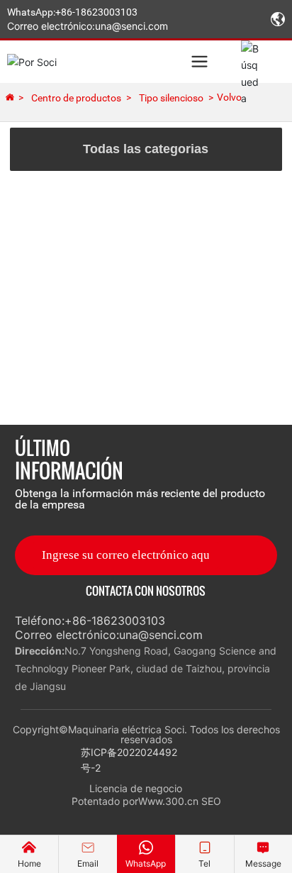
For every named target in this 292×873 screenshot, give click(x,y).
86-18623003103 (99, 12)
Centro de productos (76, 98)
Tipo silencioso (171, 98)
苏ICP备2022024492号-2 (129, 760)
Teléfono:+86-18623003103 (90, 620)
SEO (211, 801)
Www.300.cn (168, 801)
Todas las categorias (145, 149)
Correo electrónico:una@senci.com (87, 26)
